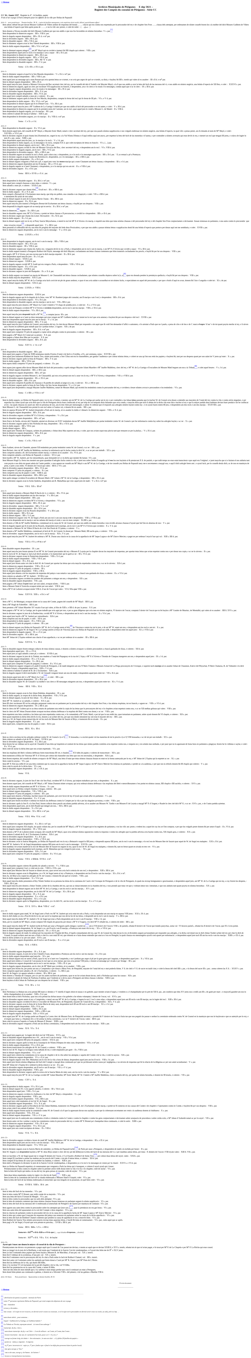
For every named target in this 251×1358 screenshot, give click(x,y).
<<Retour (5, 2)
